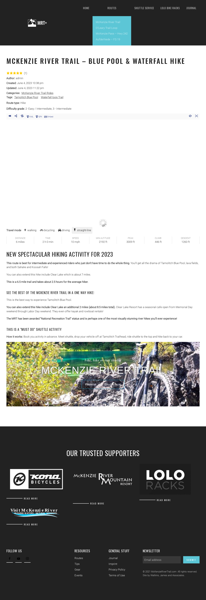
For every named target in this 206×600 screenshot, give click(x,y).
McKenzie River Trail (108, 22)
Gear (77, 569)
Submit (191, 559)
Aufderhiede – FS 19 (108, 39)
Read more (31, 498)
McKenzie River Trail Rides (37, 93)
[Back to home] (29, 23)
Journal (191, 8)
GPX (40, 116)
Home (86, 8)
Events (79, 575)
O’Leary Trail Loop (106, 28)
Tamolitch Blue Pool (26, 97)
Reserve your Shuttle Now (103, 384)
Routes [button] (112, 8)
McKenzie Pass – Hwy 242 (112, 33)
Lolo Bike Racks (170, 8)
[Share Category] (22, 116)
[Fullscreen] (196, 116)
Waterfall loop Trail (52, 97)
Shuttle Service (144, 8)
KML (31, 116)
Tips (77, 564)
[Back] (9, 116)
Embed (50, 116)
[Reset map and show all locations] (190, 116)
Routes (79, 558)
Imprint (113, 564)
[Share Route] (16, 116)
